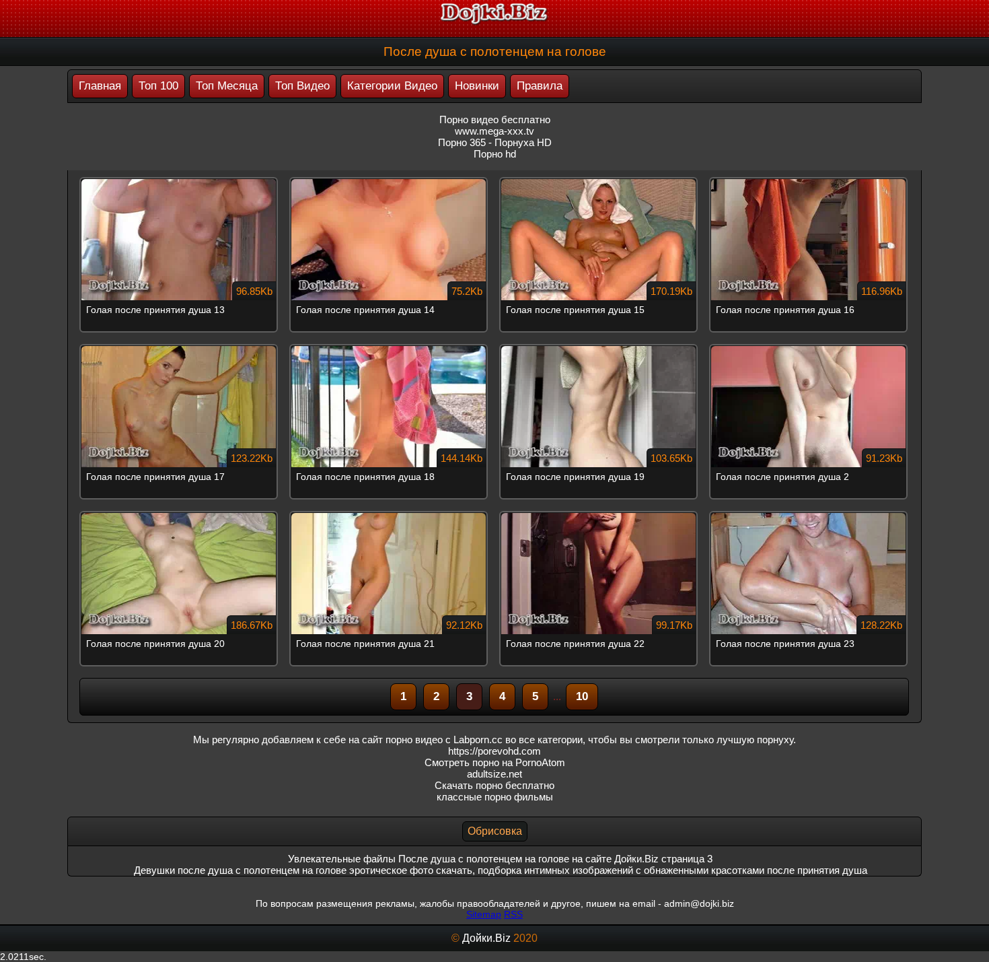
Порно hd (495, 154)
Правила (539, 85)
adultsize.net (494, 774)
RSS (513, 914)
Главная (100, 85)
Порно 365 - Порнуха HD (495, 142)
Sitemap (483, 914)
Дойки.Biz (486, 938)
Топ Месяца (227, 85)
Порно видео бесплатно (494, 119)
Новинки (477, 85)
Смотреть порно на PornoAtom (495, 762)
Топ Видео (302, 85)
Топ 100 (158, 85)
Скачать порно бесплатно (494, 785)
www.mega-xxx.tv (494, 131)
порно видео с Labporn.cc (444, 739)
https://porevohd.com (494, 751)
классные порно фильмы (495, 796)
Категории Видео (392, 85)
